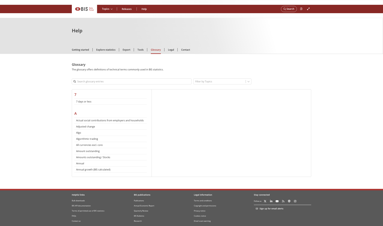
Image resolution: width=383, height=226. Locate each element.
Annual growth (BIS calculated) (93, 169)
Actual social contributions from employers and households (110, 120)
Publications (139, 200)
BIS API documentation (81, 205)
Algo (78, 132)
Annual (80, 163)
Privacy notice (199, 211)
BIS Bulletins (139, 216)
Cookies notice (200, 216)
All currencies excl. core (89, 145)
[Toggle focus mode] (308, 9)
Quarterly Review (141, 211)
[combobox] (212, 81)
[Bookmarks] (301, 9)
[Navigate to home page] (84, 9)
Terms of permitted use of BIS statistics (88, 211)
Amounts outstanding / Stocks (93, 157)
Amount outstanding (88, 151)
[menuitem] (110, 101)
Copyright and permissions (205, 205)
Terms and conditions (203, 200)
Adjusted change (85, 126)
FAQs (74, 216)
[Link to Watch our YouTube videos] (277, 201)
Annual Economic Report (144, 205)
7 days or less (83, 101)
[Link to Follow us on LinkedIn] (271, 201)
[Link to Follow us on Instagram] (295, 201)
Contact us (76, 221)
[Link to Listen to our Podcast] (289, 201)
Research (138, 221)
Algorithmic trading (87, 138)
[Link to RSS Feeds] (283, 201)
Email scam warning (202, 221)
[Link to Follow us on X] (265, 201)
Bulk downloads (78, 200)
